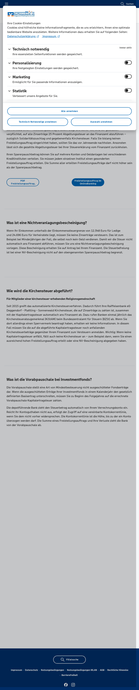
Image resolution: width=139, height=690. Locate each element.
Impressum (49, 36)
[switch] (128, 62)
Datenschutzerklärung (21, 36)
